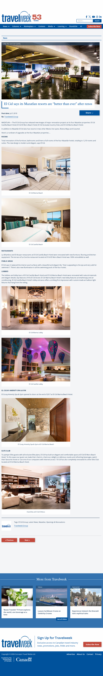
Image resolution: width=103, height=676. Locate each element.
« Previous (9, 540)
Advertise (71, 654)
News (5, 38)
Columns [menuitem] (15, 26)
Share (88, 113)
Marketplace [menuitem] (28, 26)
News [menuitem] (5, 26)
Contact (90, 654)
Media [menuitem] (50, 26)
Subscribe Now (92, 644)
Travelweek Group (11, 117)
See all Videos (62, 619)
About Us (81, 654)
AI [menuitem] (81, 26)
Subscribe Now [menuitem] (94, 26)
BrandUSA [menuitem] (73, 26)
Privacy (98, 654)
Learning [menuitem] (61, 26)
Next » (27, 540)
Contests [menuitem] (41, 26)
